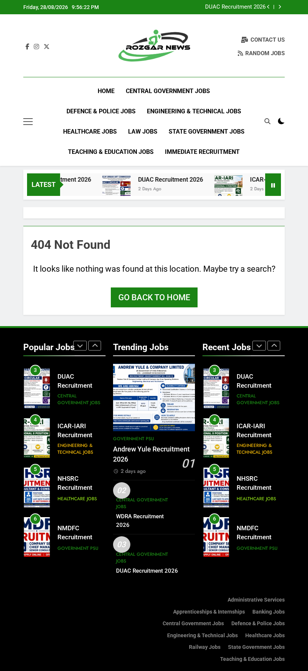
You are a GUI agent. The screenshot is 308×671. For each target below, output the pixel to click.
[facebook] (27, 46)
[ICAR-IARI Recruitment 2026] (221, 189)
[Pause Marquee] (273, 184)
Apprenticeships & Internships (209, 612)
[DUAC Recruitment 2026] (109, 189)
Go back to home (154, 297)
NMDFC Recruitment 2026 (74, 538)
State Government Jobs (207, 131)
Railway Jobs (204, 647)
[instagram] (36, 46)
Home (106, 91)
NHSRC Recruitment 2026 (74, 488)
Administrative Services (256, 600)
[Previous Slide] (268, 7)
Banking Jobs (268, 612)
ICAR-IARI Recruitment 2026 (74, 435)
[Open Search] (267, 121)
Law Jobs (142, 131)
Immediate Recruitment (202, 151)
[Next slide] (280, 7)
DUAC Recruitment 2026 (235, 7)
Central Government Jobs (168, 91)
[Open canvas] (28, 121)
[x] (46, 46)
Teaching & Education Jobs (111, 151)
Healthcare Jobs (90, 131)
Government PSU (77, 548)
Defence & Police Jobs (101, 111)
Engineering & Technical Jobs (194, 111)
